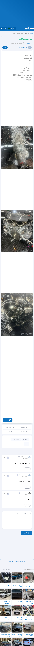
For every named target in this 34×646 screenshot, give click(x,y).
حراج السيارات (20, 33)
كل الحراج (27, 33)
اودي (14, 33)
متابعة (5, 47)
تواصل (6, 420)
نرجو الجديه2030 (24, 456)
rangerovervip (24, 493)
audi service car (23, 47)
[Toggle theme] (14, 28)
